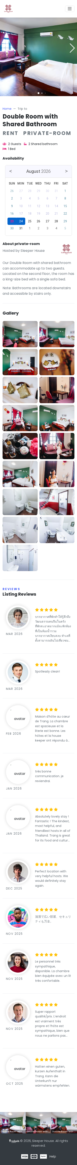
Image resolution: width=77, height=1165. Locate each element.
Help (52, 1156)
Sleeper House (33, 250)
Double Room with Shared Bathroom (30, 120)
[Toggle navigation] (69, 9)
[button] (38, 93)
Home (7, 109)
